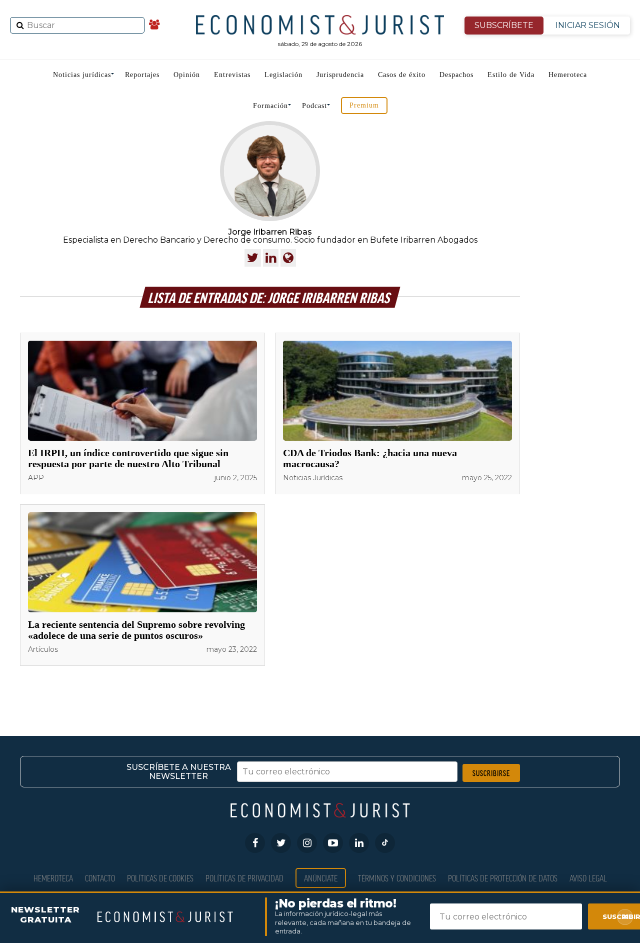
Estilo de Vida (511, 75)
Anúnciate (321, 877)
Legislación (283, 75)
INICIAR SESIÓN (588, 25)
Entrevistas (232, 75)
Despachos (457, 75)
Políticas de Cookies (160, 877)
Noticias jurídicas (82, 75)
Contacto (100, 877)
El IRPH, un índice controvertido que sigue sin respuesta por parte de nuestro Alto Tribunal (128, 458)
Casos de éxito (402, 75)
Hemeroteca (567, 75)
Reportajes (142, 75)
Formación (270, 106)
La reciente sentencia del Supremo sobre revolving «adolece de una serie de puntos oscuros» (136, 630)
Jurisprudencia (340, 75)
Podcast (314, 106)
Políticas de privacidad (245, 877)
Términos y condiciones (397, 877)
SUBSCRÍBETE (504, 25)
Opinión (187, 75)
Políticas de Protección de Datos (503, 877)
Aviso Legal (588, 877)
